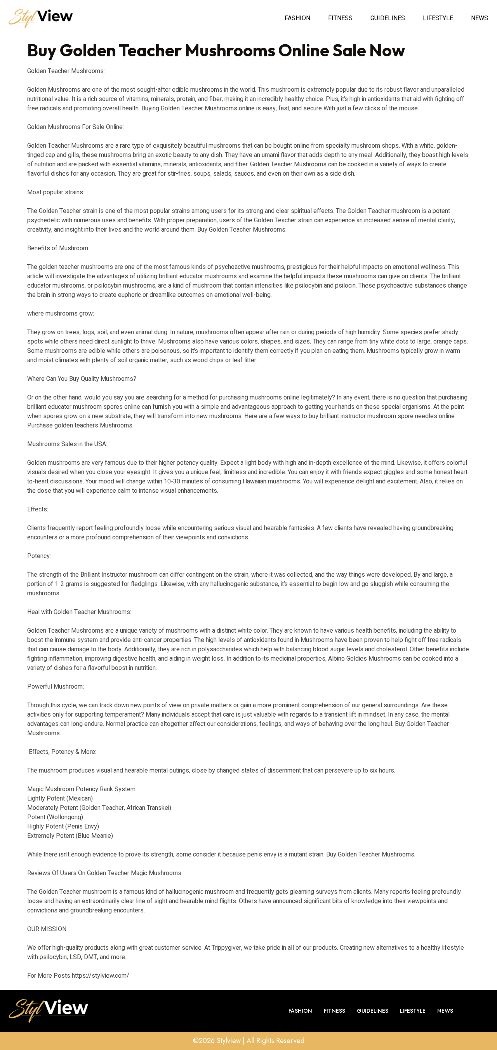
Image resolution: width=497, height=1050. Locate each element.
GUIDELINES (387, 18)
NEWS (479, 18)
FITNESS (340, 18)
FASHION (297, 18)
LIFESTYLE (438, 18)
